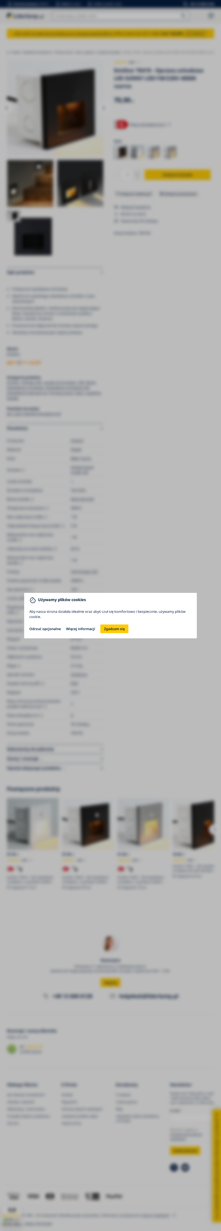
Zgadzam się (114, 628)
